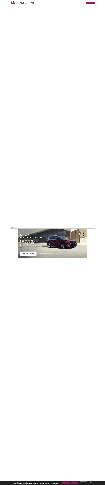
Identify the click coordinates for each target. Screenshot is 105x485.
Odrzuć (74, 482)
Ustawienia (83, 482)
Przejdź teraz (91, 3)
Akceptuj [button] (66, 482)
